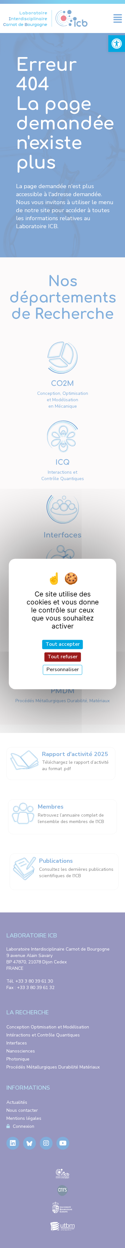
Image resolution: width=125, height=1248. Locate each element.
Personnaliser (62, 669)
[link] (116, 43)
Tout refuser (62, 656)
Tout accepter (63, 644)
